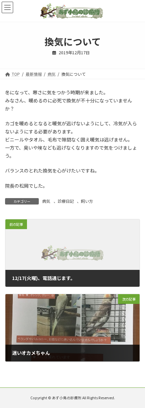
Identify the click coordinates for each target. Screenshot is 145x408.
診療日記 (66, 201)
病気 (46, 201)
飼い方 (87, 201)
